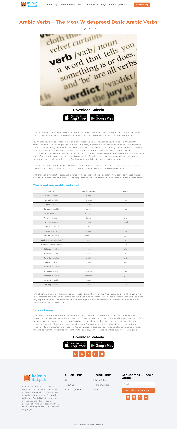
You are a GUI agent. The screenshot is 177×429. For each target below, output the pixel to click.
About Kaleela (68, 4)
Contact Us (92, 4)
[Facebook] (128, 397)
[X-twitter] (140, 397)
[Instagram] (134, 397)
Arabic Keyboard (116, 4)
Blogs (103, 4)
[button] (75, 354)
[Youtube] (146, 397)
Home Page (52, 4)
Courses (81, 4)
